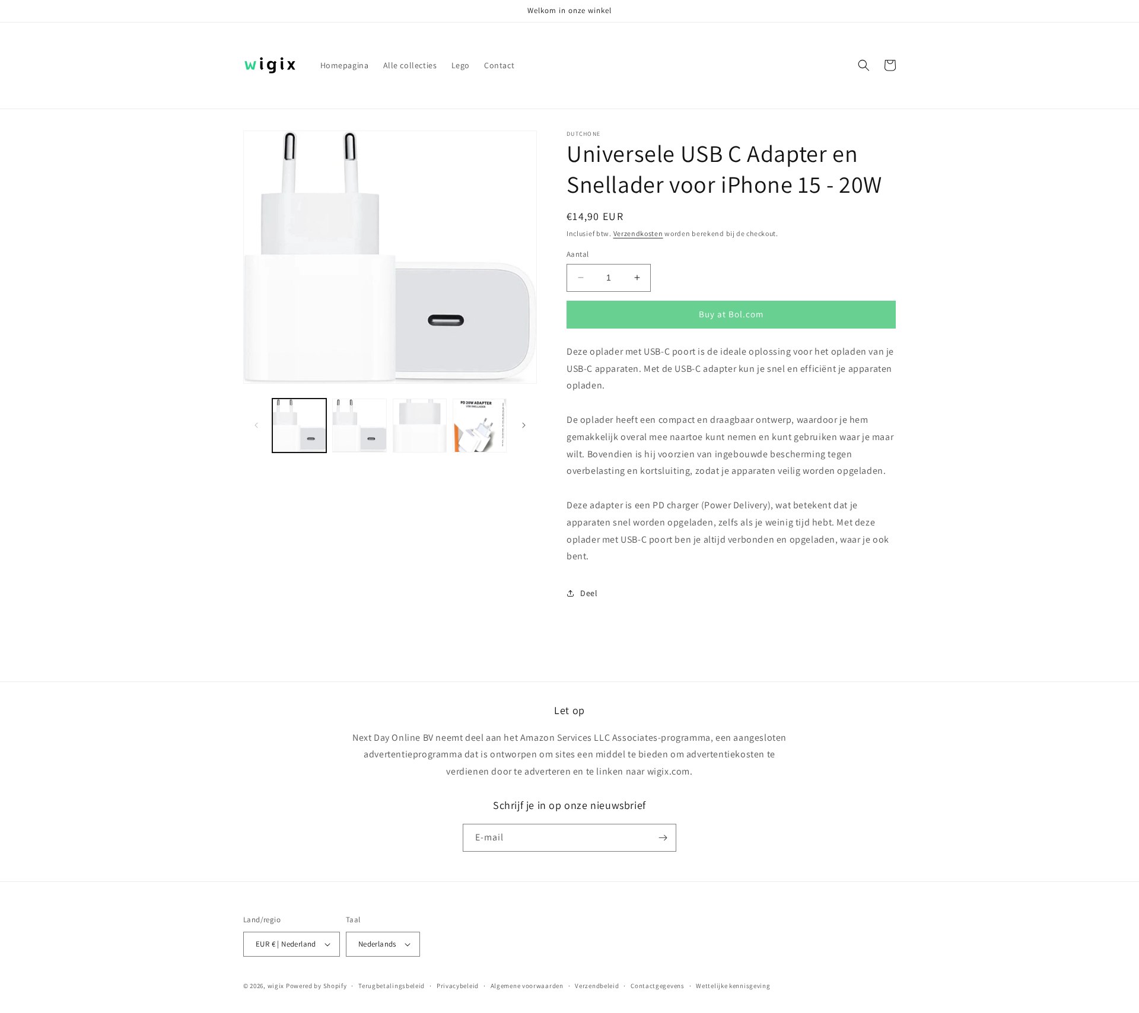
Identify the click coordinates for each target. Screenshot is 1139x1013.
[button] (864, 65)
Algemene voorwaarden (527, 986)
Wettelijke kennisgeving (733, 986)
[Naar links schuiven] (256, 425)
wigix (276, 986)
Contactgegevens (658, 986)
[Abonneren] (663, 838)
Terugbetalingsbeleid (391, 986)
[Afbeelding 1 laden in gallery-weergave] (299, 426)
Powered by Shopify (316, 986)
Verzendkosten (638, 233)
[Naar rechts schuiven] (524, 425)
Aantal (577, 254)
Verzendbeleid (597, 986)
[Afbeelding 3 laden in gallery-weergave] (420, 426)
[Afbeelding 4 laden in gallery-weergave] (480, 426)
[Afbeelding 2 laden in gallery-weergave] (359, 426)
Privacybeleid (458, 986)
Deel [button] (588, 593)
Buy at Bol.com (731, 314)
